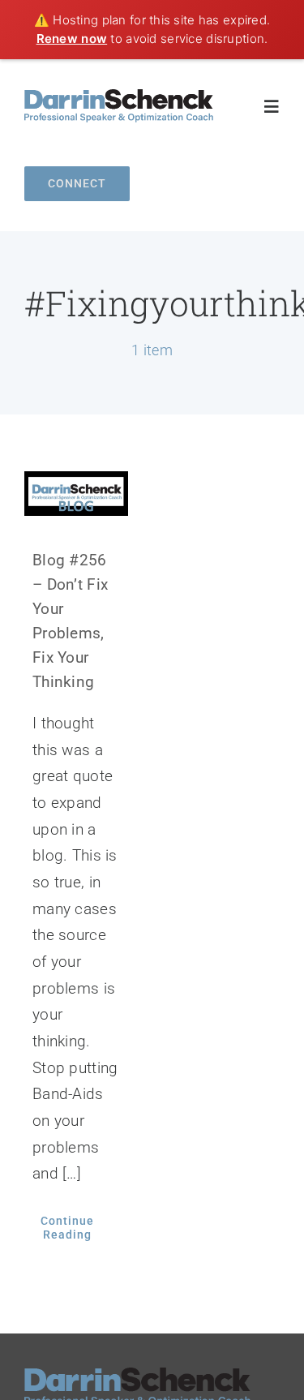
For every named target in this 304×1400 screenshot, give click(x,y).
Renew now (72, 38)
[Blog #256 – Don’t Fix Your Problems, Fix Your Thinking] (76, 493)
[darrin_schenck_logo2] (118, 97)
